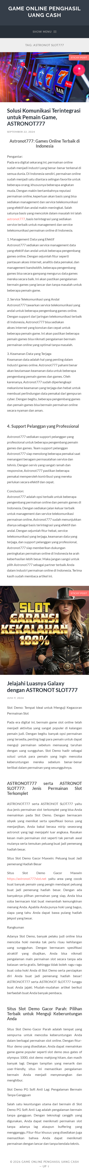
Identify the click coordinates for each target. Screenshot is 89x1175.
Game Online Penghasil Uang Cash (44, 11)
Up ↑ (46, 1166)
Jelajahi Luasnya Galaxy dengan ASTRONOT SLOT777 (42, 686)
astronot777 (16, 219)
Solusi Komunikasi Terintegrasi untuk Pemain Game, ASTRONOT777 (44, 117)
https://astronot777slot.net (26, 879)
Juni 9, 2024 (15, 697)
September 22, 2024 (21, 131)
